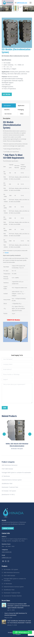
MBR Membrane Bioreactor (9, 465)
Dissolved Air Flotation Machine (13, 596)
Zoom (15, 430)
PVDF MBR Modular (7, 469)
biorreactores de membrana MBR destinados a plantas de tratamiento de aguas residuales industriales (18, 605)
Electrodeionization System (12, 126)
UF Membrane (6, 476)
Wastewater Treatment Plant (10, 487)
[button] (4, 434)
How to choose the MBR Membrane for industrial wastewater (15, 614)
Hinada (7, 252)
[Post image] (4, 605)
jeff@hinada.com (22, 2)
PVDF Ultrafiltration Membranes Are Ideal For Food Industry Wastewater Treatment (19, 621)
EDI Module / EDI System (17, 448)
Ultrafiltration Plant (7, 483)
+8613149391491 (7, 552)
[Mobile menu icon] (30, 2)
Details (19, 430)
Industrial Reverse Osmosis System (12, 480)
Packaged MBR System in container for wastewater (16, 472)
